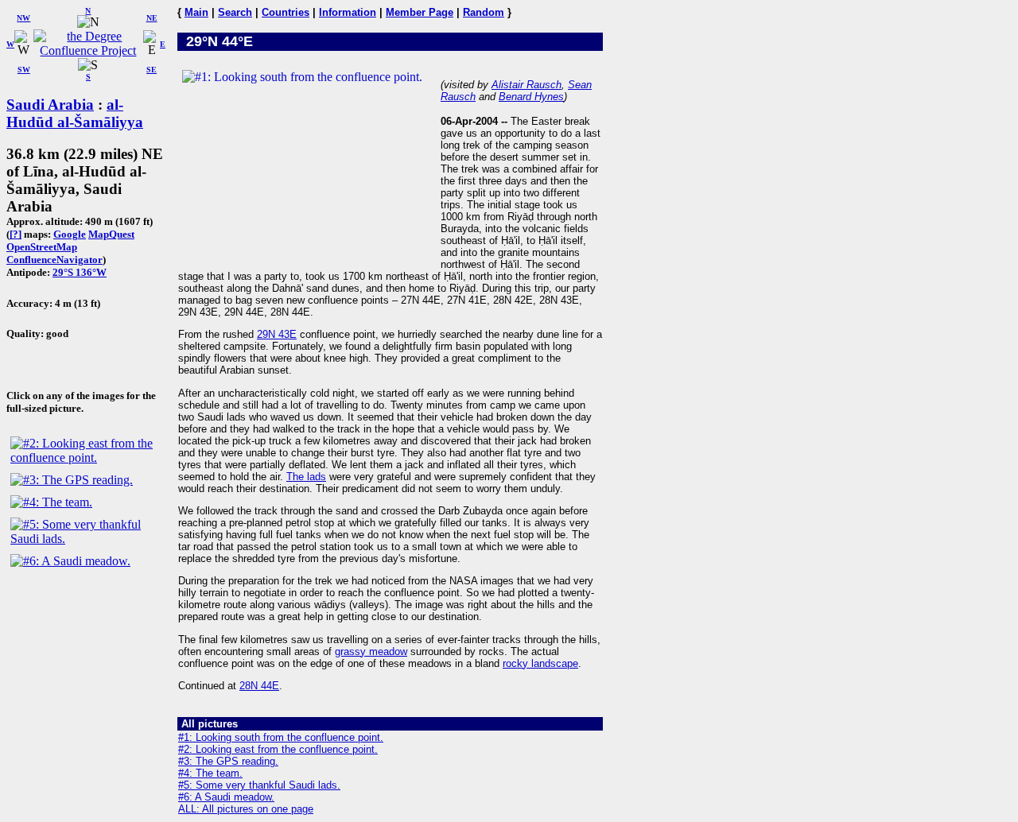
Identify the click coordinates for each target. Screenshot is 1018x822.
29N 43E (277, 334)
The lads (306, 477)
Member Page (419, 12)
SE (151, 69)
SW (23, 69)
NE (151, 18)
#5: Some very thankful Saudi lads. (259, 785)
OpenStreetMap (41, 247)
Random (483, 12)
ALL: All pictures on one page (245, 809)
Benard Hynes (531, 97)
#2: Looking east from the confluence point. (278, 749)
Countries (285, 12)
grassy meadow (371, 651)
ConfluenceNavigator (54, 260)
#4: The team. (210, 773)
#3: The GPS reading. (228, 761)
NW (23, 18)
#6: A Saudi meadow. (226, 797)
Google (69, 234)
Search (235, 12)
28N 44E (259, 686)
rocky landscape (540, 663)
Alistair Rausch (526, 85)
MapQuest (111, 234)
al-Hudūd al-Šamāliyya (74, 113)
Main (196, 12)
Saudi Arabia (50, 104)
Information (347, 12)
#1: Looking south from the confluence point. (280, 737)
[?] (15, 234)
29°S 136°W (79, 272)
